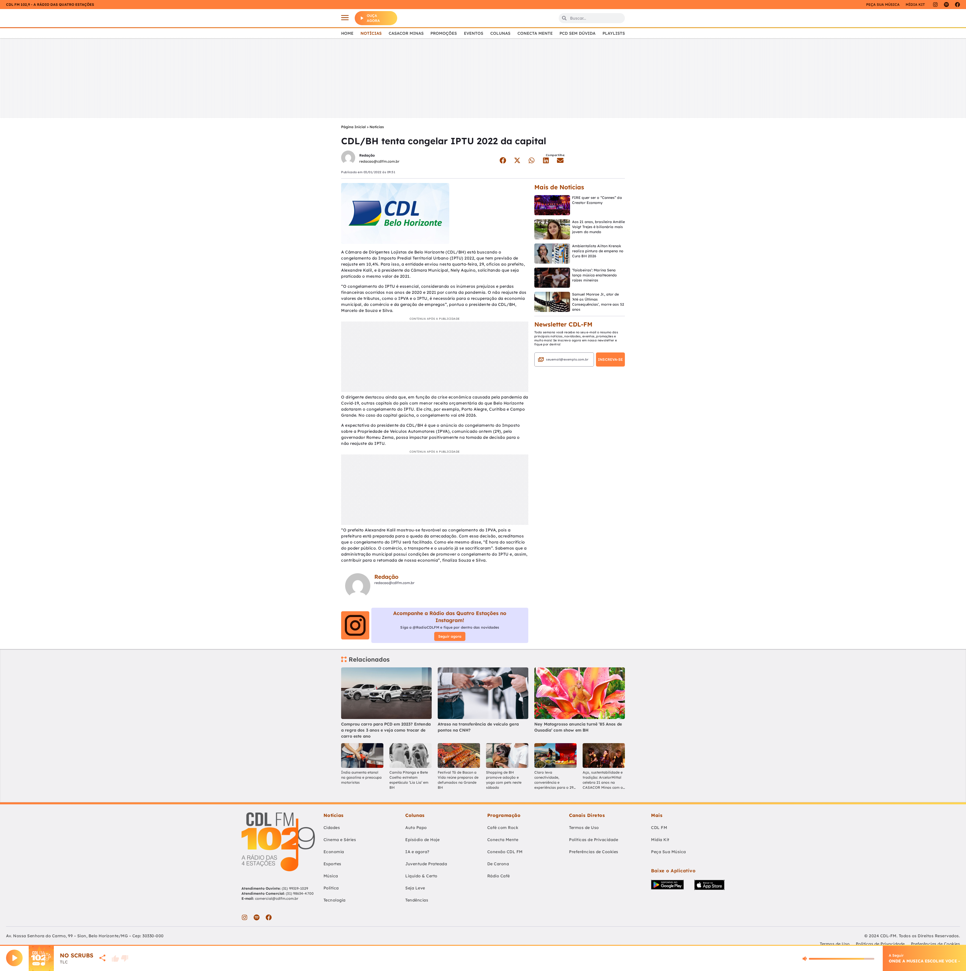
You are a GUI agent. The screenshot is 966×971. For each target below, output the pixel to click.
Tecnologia (335, 900)
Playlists (613, 33)
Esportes (332, 863)
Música (331, 875)
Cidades (332, 827)
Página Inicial (353, 127)
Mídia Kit (915, 4)
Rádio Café (498, 875)
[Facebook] (957, 4)
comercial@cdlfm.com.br (276, 898)
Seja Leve (415, 887)
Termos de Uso (584, 827)
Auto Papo (416, 827)
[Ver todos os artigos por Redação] (348, 158)
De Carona (498, 863)
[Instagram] (935, 4)
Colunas (500, 33)
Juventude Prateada (426, 863)
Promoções (443, 33)
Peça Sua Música (668, 851)
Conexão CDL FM (505, 851)
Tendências (416, 900)
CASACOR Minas (406, 33)
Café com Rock (502, 827)
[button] (502, 160)
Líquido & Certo (421, 875)
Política (331, 887)
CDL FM (659, 827)
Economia (334, 851)
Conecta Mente (535, 33)
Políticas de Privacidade (593, 839)
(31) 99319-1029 (294, 888)
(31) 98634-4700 (300, 893)
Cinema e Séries (340, 839)
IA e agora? (417, 851)
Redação (367, 155)
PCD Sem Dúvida (577, 33)
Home (347, 33)
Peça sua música (883, 4)
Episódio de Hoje (422, 839)
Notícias (371, 33)
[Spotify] (946, 4)
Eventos (473, 33)
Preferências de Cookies (593, 851)
